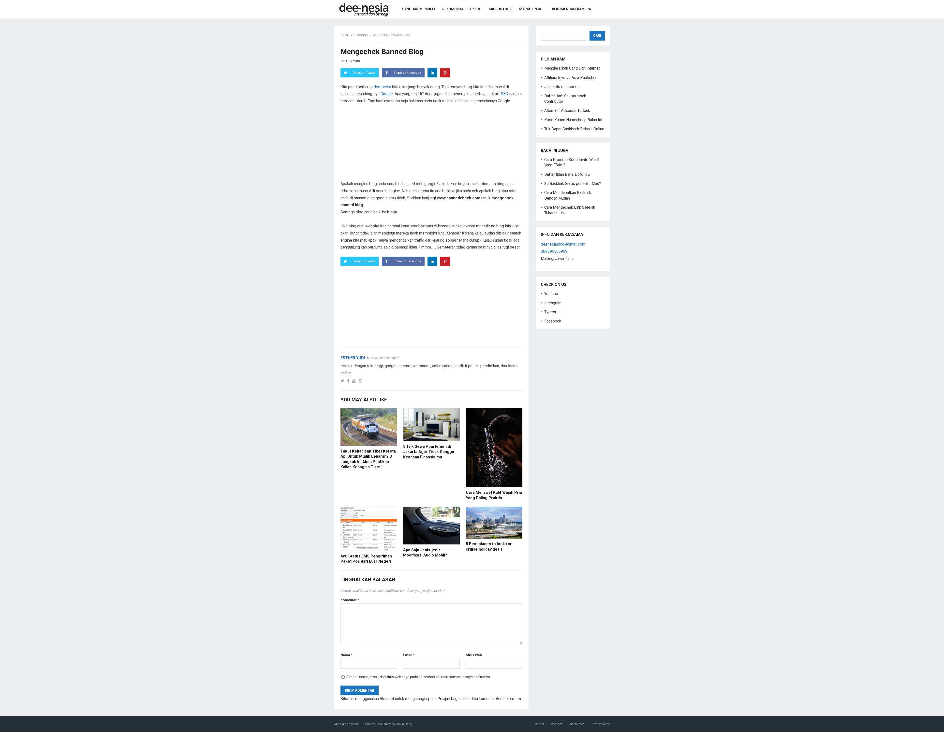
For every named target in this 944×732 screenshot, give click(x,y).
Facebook (552, 321)
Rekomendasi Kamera (571, 9)
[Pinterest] (445, 72)
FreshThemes (385, 724)
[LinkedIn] (432, 72)
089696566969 (554, 251)
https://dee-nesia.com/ (383, 358)
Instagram (552, 303)
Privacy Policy (600, 724)
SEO (504, 93)
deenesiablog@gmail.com (563, 244)
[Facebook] (349, 381)
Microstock (500, 9)
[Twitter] (343, 381)
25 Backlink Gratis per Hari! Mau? (572, 183)
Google (387, 93)
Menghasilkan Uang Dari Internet (572, 68)
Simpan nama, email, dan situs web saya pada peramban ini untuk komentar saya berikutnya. (418, 677)
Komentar (349, 600)
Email (409, 655)
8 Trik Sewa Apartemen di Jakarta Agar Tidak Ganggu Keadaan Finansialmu (428, 451)
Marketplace (532, 9)
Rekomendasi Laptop (461, 9)
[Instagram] (361, 381)
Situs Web (474, 655)
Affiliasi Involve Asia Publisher (570, 77)
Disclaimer (576, 724)
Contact (556, 724)
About (539, 724)
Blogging (361, 35)
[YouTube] (355, 381)
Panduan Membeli (418, 9)
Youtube (551, 293)
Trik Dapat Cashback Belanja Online (574, 129)
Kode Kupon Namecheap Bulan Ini (573, 119)
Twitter (550, 312)
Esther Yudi (350, 61)
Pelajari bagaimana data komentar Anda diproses (479, 698)
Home (344, 35)
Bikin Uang (404, 724)
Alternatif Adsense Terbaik (567, 110)
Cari (597, 36)
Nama (346, 655)
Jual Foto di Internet (561, 86)
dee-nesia (382, 87)
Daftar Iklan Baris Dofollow (567, 174)
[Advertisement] (431, 146)
